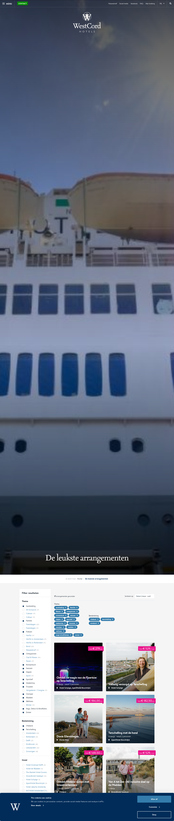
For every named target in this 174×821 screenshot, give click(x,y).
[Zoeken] (170, 3)
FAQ (141, 3)
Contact (22, 3)
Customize (153, 807)
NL (161, 3)
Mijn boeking (150, 3)
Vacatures (134, 3)
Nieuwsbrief (112, 3)
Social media (123, 3)
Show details (36, 805)
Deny (154, 814)
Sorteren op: (129, 596)
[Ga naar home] (87, 22)
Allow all (154, 799)
